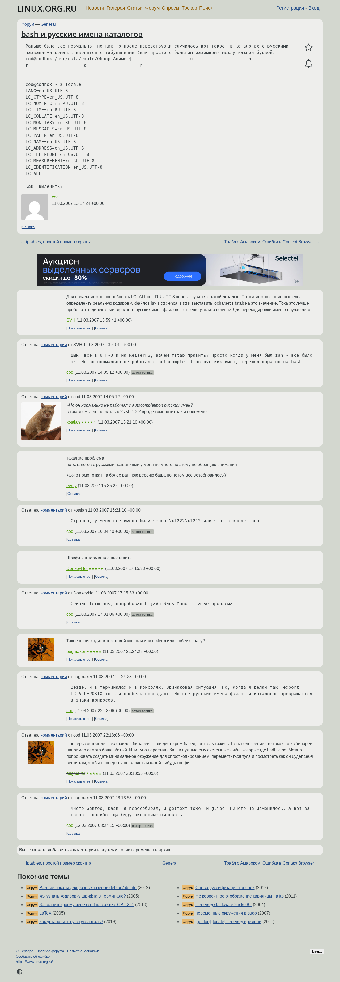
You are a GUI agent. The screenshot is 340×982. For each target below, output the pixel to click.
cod (55, 197)
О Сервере (24, 951)
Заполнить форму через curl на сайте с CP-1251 (86, 904)
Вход (314, 8)
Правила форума (50, 951)
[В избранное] (308, 47)
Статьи (135, 8)
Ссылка (28, 227)
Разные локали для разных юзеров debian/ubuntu (88, 887)
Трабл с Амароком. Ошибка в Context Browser (269, 242)
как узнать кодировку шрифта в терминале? (82, 896)
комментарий (54, 344)
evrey (71, 485)
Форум (152, 8)
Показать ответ (79, 328)
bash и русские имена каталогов (82, 34)
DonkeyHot (77, 568)
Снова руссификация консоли (225, 887)
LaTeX (45, 913)
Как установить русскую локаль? (71, 921)
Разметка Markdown (83, 951)
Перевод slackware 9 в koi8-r (224, 904)
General (48, 24)
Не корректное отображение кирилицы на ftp (240, 896)
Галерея (116, 8)
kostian (73, 422)
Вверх (317, 951)
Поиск (205, 8)
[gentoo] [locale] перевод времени (228, 921)
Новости (95, 8)
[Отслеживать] (308, 64)
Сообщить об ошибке (33, 956)
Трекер (189, 8)
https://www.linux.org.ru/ (34, 962)
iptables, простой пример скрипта (58, 242)
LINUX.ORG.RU (47, 8)
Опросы (170, 8)
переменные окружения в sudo (226, 913)
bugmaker (75, 651)
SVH (70, 320)
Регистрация (290, 8)
